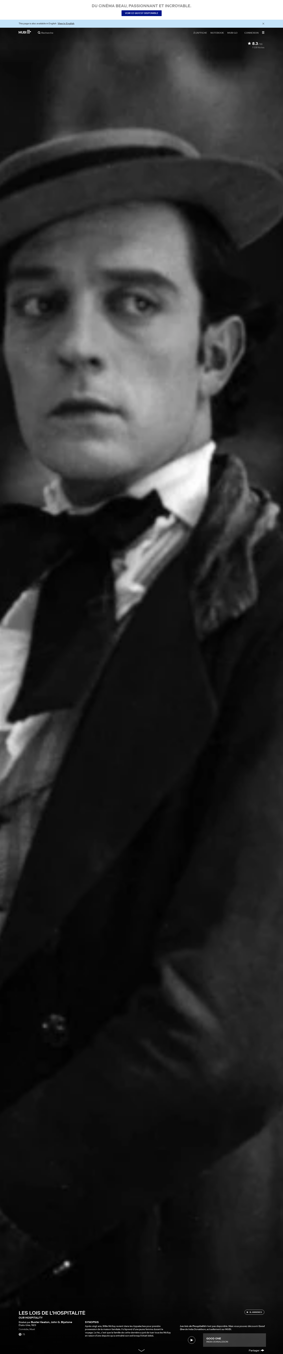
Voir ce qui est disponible (141, 13)
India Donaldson (217, 1341)
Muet (32, 1329)
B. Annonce (256, 1312)
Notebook (217, 32)
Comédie (23, 1329)
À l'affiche (200, 32)
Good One (213, 1338)
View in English (66, 23)
